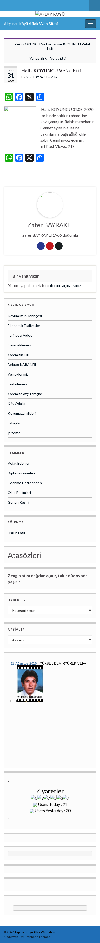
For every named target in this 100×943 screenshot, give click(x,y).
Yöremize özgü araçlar (25, 394)
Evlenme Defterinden (25, 483)
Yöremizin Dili (18, 355)
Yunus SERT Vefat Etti (47, 58)
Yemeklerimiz (18, 374)
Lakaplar (14, 423)
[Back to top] (88, 931)
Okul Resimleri (19, 492)
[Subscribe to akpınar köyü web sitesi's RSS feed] (6, 4)
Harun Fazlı (16, 533)
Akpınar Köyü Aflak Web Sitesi (31, 23)
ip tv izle (14, 433)
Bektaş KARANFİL (22, 364)
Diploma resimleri (21, 473)
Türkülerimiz (17, 384)
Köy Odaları (17, 403)
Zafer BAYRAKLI (36, 77)
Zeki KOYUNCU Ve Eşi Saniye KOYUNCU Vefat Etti (53, 46)
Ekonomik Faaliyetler (24, 325)
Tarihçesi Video (20, 335)
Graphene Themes (37, 937)
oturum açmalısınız (64, 285)
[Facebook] (14, 4)
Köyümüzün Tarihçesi (25, 315)
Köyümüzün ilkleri (22, 413)
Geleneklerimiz (19, 345)
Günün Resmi (18, 502)
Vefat (54, 77)
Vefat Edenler (19, 463)
